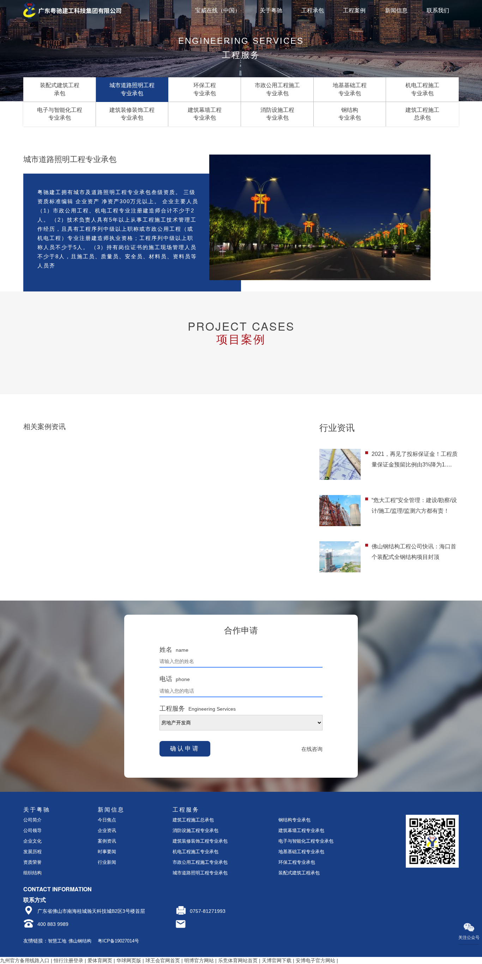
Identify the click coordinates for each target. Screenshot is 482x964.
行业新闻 (107, 862)
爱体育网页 (100, 960)
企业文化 (32, 841)
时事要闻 (107, 851)
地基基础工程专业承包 (301, 851)
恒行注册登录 (68, 960)
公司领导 (32, 830)
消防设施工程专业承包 (195, 830)
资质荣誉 (32, 862)
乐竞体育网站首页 (238, 960)
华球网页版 (128, 960)
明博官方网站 (199, 960)
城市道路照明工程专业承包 (200, 872)
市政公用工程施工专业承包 (200, 862)
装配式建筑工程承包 (299, 872)
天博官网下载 (276, 960)
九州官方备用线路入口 (24, 960)
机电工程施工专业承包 (195, 851)
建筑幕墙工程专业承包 (301, 830)
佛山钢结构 (79, 941)
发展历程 (32, 851)
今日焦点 (107, 820)
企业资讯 (107, 830)
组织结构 (32, 872)
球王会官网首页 (162, 960)
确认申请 (185, 748)
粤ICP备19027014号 (118, 941)
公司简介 (32, 820)
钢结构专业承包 (294, 820)
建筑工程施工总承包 (193, 820)
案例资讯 (107, 841)
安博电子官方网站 (315, 960)
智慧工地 (57, 941)
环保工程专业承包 (296, 862)
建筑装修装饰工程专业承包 (200, 841)
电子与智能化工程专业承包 (305, 841)
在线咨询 (312, 749)
